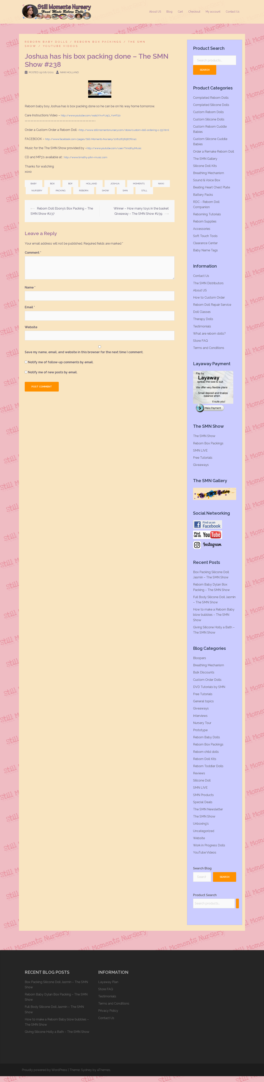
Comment (33, 252)
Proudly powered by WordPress (44, 1070)
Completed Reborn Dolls (211, 98)
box (52, 183)
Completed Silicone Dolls (211, 105)
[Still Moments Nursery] (56, 11)
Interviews (200, 716)
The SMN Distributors (208, 283)
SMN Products (203, 795)
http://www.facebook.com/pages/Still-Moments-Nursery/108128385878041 (90, 139)
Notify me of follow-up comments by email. (61, 362)
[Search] (237, 903)
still (144, 190)
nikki (161, 183)
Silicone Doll (202, 780)
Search (204, 69)
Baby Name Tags (205, 250)
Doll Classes (202, 312)
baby (34, 183)
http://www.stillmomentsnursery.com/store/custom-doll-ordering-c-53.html (124, 130)
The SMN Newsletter (208, 809)
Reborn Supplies (204, 221)
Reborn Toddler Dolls (208, 766)
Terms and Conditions (208, 348)
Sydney (86, 1070)
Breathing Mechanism (208, 173)
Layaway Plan (108, 982)
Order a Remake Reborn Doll (213, 151)
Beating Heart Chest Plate (211, 187)
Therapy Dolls (203, 319)
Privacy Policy (108, 1010)
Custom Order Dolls (207, 680)
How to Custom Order (209, 297)
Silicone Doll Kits (205, 166)
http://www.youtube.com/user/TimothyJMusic (114, 148)
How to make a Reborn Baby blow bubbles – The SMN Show (213, 615)
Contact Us (232, 11)
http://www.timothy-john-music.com (85, 157)
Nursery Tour (202, 723)
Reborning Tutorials (207, 214)
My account (213, 11)
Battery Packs (203, 195)
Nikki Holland (69, 72)
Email (30, 307)
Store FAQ (200, 341)
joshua (114, 183)
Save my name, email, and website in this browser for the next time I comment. (84, 352)
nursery (37, 190)
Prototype (200, 730)
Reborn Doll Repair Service (212, 305)
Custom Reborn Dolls (208, 112)
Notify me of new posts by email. (52, 372)
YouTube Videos (60, 46)
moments (139, 183)
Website (31, 327)
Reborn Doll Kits (204, 759)
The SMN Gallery (205, 159)
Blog (169, 11)
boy (70, 183)
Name (30, 287)
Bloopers (199, 658)
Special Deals (202, 802)
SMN (125, 190)
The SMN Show (204, 436)
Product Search (205, 895)
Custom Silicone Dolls (208, 119)
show (105, 190)
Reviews (199, 773)
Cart (180, 11)
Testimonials (202, 326)
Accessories (201, 229)
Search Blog (202, 868)
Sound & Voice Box (206, 180)
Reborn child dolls (206, 752)
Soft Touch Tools (205, 236)
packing (61, 190)
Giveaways (201, 465)
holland (91, 183)
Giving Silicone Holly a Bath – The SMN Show (57, 1032)
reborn (83, 190)
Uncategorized (203, 831)
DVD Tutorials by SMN (209, 687)
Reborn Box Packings (98, 41)
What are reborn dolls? (209, 333)
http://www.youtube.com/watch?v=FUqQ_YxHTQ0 (91, 115)
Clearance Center (205, 243)
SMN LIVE (200, 450)
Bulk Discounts (203, 672)
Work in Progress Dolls (209, 845)
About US (155, 11)
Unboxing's (201, 823)
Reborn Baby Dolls (46, 41)
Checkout (194, 11)
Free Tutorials (202, 457)
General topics (203, 701)
